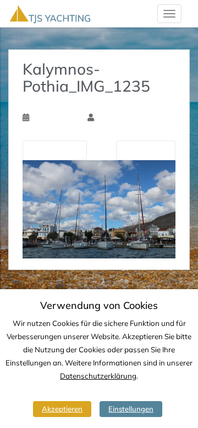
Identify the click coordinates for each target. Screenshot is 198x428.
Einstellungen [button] (130, 408)
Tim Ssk (109, 117)
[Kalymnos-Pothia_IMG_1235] (99, 208)
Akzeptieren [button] (62, 408)
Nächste (143, 150)
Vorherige (57, 150)
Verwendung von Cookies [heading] (99, 305)
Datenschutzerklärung (98, 375)
